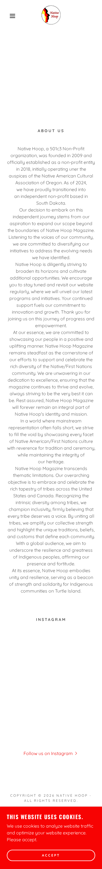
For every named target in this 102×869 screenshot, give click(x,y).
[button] (8, 16)
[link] (51, 16)
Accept (51, 855)
